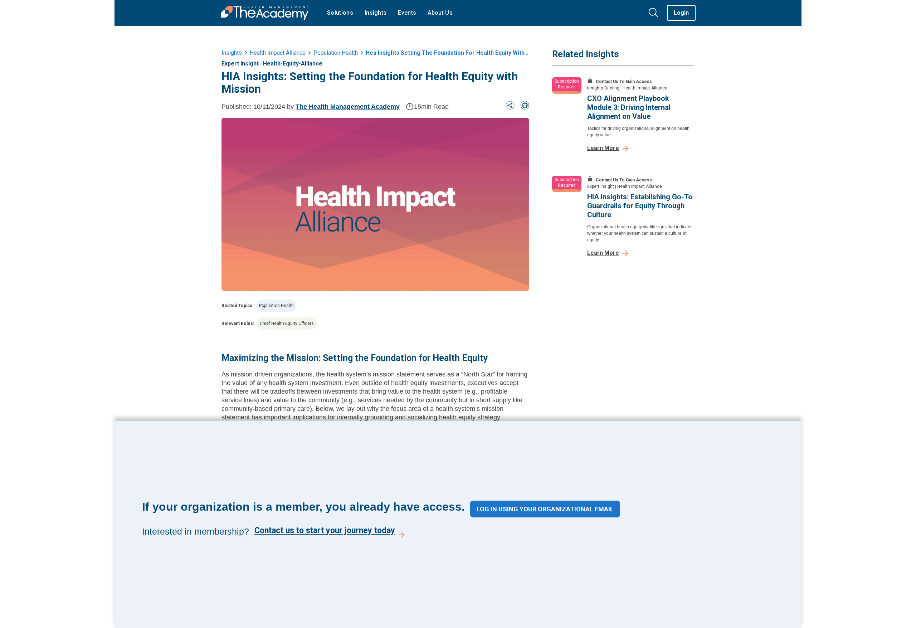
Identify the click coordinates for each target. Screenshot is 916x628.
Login (681, 12)
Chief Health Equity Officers (287, 323)
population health (335, 52)
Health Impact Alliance (278, 52)
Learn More (603, 148)
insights (231, 52)
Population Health (276, 305)
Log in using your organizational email (545, 509)
